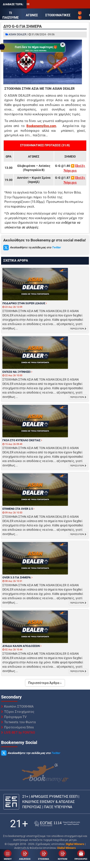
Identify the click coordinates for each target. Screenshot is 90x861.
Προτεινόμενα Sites (19, 727)
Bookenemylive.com (41, 126)
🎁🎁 (80, 15)
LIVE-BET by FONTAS (19, 732)
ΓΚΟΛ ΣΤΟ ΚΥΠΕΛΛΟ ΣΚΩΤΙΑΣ (21, 440)
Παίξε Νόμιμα (74, 168)
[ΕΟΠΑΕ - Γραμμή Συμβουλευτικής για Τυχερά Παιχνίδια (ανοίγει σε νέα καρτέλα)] (57, 824)
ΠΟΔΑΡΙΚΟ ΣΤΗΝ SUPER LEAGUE (24, 303)
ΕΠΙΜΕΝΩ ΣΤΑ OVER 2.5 (17, 508)
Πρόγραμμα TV (15, 717)
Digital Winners (75, 844)
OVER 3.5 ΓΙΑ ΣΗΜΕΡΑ (16, 577)
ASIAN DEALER (17, 34)
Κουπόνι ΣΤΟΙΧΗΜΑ (19, 706)
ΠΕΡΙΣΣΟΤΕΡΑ (77, 328)
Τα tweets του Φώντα (20, 722)
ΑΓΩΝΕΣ (32, 15)
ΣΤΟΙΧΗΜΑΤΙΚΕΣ (58, 15)
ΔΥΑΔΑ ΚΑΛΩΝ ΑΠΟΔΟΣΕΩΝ (21, 646)
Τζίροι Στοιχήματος (19, 712)
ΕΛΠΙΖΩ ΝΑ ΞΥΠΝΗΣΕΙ (16, 371)
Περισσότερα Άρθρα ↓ (45, 683)
